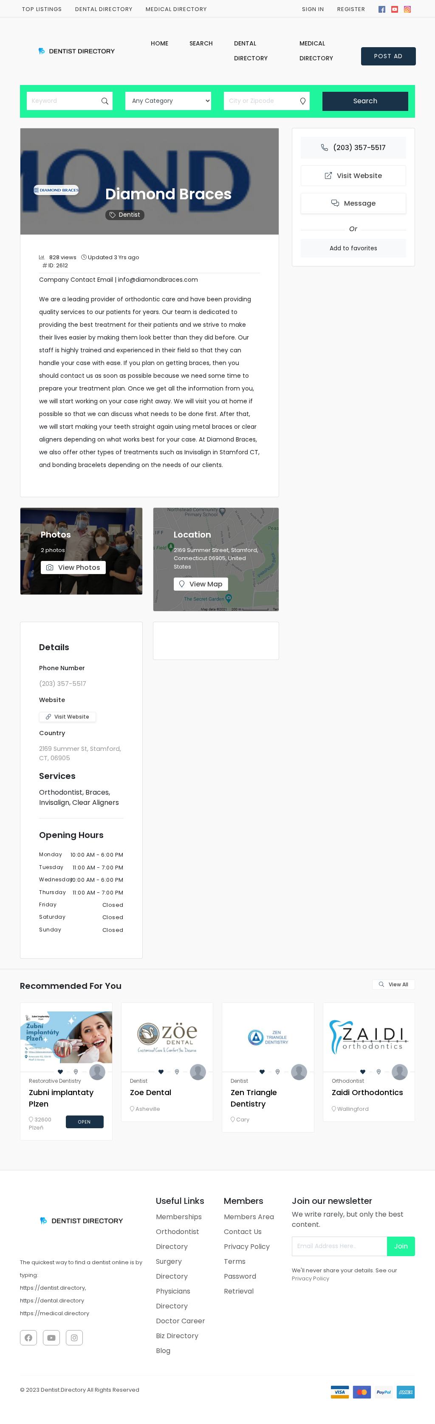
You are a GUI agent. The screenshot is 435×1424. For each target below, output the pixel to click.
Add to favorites (353, 248)
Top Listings (42, 9)
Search (365, 101)
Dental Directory (104, 9)
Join (401, 1246)
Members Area (249, 1217)
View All (397, 984)
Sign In (313, 9)
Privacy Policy (247, 1246)
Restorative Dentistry (55, 1080)
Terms (235, 1261)
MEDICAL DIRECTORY (176, 9)
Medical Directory (316, 50)
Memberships (179, 1217)
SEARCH (201, 43)
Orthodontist (348, 1080)
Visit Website (71, 716)
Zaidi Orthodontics (367, 1092)
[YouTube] (394, 8)
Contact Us (243, 1232)
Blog (163, 1351)
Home (159, 43)
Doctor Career (180, 1321)
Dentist (129, 214)
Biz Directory (177, 1336)
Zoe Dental (150, 1092)
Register (351, 9)
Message (359, 203)
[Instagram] (407, 8)
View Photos (78, 567)
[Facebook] (382, 8)
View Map (205, 584)
